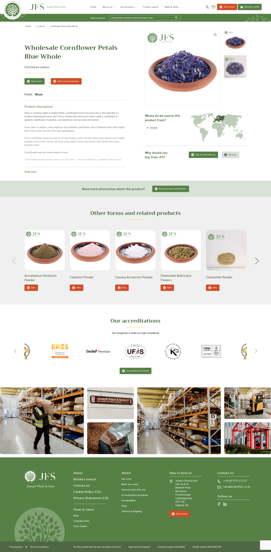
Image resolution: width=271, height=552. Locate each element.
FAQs (124, 505)
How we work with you (205, 154)
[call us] (207, 7)
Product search (150, 6)
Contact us (81, 485)
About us (107, 6)
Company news (81, 520)
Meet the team (129, 484)
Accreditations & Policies (137, 370)
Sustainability (128, 500)
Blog (75, 515)
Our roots (126, 478)
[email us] (213, 7)
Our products (127, 6)
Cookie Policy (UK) (87, 492)
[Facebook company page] (219, 504)
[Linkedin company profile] (225, 504)
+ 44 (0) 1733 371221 (235, 480)
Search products (97, 17)
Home (93, 6)
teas (98, 163)
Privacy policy (15, 546)
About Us (232, 154)
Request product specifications (172, 188)
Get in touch (229, 6)
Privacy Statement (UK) (91, 498)
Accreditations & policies (134, 495)
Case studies (80, 526)
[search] (176, 17)
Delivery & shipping (131, 511)
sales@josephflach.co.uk (236, 486)
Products (41, 26)
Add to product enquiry (68, 81)
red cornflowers (64, 130)
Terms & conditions (39, 546)
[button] (257, 261)
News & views (171, 6)
